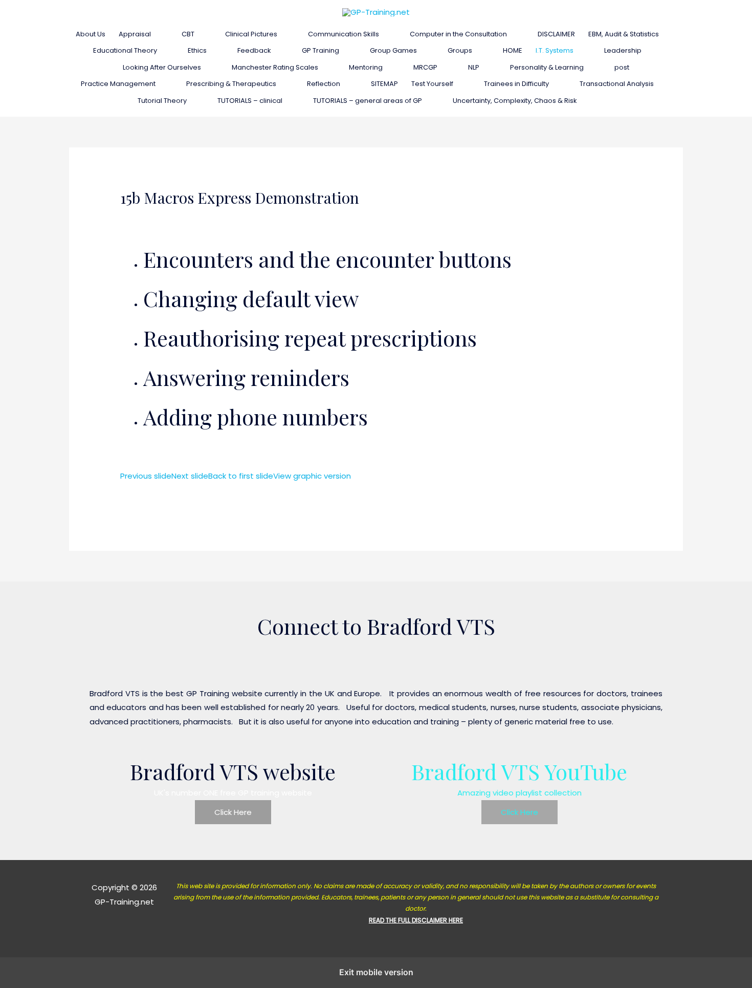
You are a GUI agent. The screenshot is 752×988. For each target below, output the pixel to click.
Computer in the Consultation (458, 34)
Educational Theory (125, 50)
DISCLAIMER (556, 34)
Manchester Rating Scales (275, 67)
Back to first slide (240, 475)
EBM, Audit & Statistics (623, 34)
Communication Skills (343, 34)
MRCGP (425, 67)
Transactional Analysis (617, 84)
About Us (90, 34)
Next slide (189, 475)
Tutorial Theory (162, 100)
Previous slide (145, 475)
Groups (460, 50)
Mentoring (366, 67)
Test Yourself (432, 84)
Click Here (233, 812)
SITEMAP (384, 84)
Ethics (197, 50)
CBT (188, 34)
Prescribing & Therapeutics (231, 84)
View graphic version (312, 475)
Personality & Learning (547, 67)
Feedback (254, 50)
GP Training (320, 50)
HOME (512, 50)
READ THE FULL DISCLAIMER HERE (416, 920)
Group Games (393, 50)
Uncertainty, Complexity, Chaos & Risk (515, 100)
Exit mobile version (376, 972)
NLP (473, 67)
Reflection (323, 84)
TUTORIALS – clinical (249, 100)
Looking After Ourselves (162, 67)
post (621, 67)
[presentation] (155, 34)
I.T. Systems (554, 50)
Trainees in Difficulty (516, 84)
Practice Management (118, 84)
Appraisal (135, 34)
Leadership (623, 50)
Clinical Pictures (251, 34)
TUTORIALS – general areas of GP (367, 100)
